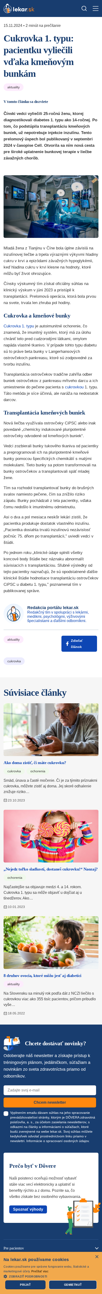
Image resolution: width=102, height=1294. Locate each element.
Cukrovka (14, 771)
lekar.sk (55, 1131)
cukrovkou (74, 387)
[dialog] (51, 1273)
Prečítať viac (39, 1271)
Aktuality (13, 87)
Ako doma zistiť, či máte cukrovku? (35, 762)
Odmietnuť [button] (73, 1284)
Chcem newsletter (50, 1102)
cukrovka (14, 661)
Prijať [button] (25, 1284)
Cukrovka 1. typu (19, 326)
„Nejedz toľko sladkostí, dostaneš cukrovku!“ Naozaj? (51, 869)
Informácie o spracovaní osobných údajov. (58, 1141)
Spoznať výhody (28, 1209)
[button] (51, 1276)
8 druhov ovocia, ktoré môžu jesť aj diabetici (42, 975)
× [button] (96, 1257)
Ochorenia (37, 771)
